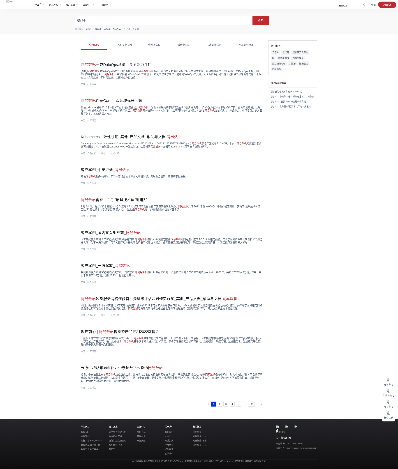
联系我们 (169, 453)
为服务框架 (298, 58)
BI (273, 58)
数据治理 (303, 63)
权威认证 (114, 153)
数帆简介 (169, 432)
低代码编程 (283, 58)
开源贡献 (141, 440)
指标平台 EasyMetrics (91, 440)
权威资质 (169, 440)
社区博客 (91, 84)
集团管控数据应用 (117, 432)
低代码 (285, 52)
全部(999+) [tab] (95, 45)
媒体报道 (169, 449)
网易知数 (85, 436)
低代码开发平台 (300, 52)
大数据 (292, 63)
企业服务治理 (278, 63)
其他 (103, 153)
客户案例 (91, 183)
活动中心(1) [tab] (183, 45)
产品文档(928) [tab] (246, 45)
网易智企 (197, 432)
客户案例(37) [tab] (125, 45)
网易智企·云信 (200, 436)
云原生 (275, 52)
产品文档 (91, 153)
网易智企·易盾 (200, 440)
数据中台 (276, 69)
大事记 (168, 436)
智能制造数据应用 (117, 440)
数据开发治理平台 (89, 449)
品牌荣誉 (169, 445)
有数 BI (84, 432)
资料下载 (141, 432)
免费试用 (387, 4)
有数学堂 (141, 436)
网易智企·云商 (200, 445)
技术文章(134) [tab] (214, 45)
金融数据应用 (115, 436)
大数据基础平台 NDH (91, 445)
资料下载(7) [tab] (154, 45)
